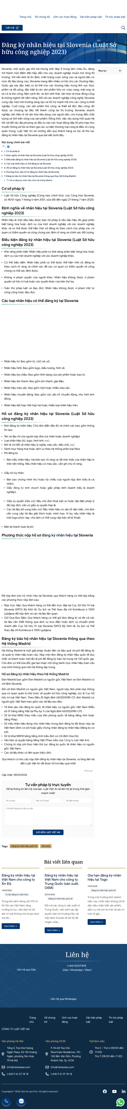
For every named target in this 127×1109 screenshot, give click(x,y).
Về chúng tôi (42, 17)
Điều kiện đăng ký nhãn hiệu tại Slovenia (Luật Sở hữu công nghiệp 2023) (41, 159)
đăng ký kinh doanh (26, 488)
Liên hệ (12, 28)
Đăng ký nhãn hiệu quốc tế (24, 846)
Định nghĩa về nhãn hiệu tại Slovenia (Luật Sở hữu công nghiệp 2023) (39, 155)
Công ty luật (71, 740)
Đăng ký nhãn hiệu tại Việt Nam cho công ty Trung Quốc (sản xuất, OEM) (62, 881)
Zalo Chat (21, 1102)
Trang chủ (25, 17)
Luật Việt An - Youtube (114, 1091)
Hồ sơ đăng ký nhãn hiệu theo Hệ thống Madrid (31, 180)
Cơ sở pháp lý (13, 151)
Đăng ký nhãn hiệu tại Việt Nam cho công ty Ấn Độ (18, 879)
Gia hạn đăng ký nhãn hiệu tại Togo (104, 877)
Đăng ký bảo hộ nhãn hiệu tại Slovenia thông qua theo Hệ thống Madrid (41, 176)
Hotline (6, 1102)
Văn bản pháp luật (91, 17)
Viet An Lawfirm (105, 28)
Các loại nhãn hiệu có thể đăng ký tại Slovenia (28, 163)
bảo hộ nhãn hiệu (27, 595)
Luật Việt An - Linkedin (123, 1091)
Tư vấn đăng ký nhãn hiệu (16, 894)
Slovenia (46, 846)
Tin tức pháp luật (115, 17)
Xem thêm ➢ (10, 926)
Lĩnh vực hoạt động (65, 17)
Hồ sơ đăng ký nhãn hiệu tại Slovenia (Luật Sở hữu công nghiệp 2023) (39, 167)
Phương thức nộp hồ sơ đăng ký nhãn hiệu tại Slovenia (32, 172)
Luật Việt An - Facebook (105, 1091)
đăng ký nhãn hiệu (57, 535)
